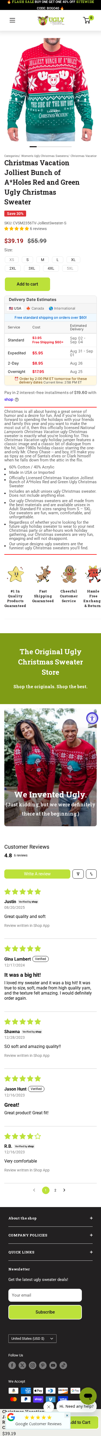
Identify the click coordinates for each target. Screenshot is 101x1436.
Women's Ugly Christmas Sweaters (44, 156)
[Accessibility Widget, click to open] (92, 718)
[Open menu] (12, 20)
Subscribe (45, 1312)
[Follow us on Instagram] (32, 1365)
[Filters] (78, 874)
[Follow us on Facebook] (12, 1365)
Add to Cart (79, 1422)
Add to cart (27, 284)
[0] (86, 20)
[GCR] (11, 1417)
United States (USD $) (27, 1338)
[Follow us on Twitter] (22, 1365)
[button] (17, 228)
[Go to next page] (65, 1190)
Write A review (37, 873)
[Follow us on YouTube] (53, 1365)
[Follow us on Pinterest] (43, 1365)
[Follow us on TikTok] (63, 1365)
